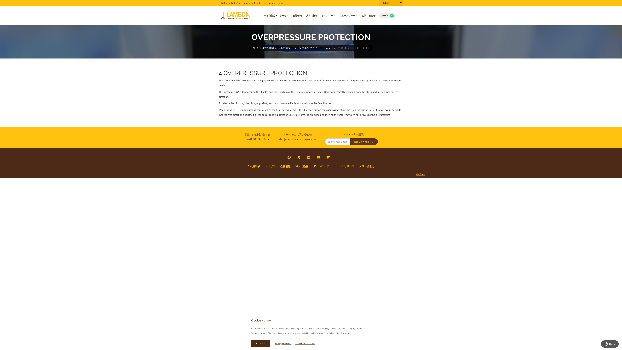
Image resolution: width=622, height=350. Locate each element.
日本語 (385, 3)
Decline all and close (305, 343)
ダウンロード (328, 15)
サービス (284, 15)
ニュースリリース (349, 15)
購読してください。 (364, 141)
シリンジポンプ (303, 48)
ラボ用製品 (269, 15)
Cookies (420, 174)
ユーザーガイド (324, 48)
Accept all (260, 343)
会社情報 (297, 15)
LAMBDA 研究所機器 (263, 48)
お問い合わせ (368, 15)
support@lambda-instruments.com (263, 3)
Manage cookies (283, 343)
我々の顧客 (311, 15)
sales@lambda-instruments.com (297, 139)
